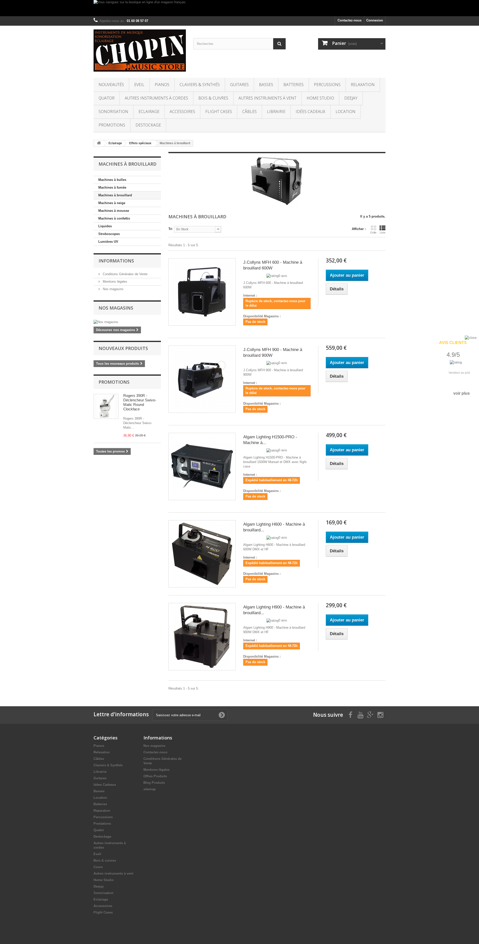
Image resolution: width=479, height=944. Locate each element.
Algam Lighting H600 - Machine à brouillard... (274, 527)
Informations (116, 261)
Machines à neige (111, 203)
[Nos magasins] (127, 322)
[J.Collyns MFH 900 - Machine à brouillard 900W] (202, 379)
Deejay (351, 98)
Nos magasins (112, 289)
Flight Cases (218, 111)
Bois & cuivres (213, 98)
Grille (373, 232)
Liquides (105, 226)
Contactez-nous (349, 20)
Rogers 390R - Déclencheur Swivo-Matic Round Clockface (139, 402)
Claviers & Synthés (200, 84)
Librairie (276, 111)
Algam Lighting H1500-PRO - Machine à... (270, 440)
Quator (107, 98)
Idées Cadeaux (310, 111)
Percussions (327, 84)
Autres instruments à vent (267, 98)
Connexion (374, 20)
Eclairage (148, 111)
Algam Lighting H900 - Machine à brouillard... (274, 610)
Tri (170, 229)
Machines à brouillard (115, 195)
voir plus (461, 393)
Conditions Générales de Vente (124, 274)
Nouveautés (111, 84)
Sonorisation (113, 111)
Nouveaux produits (123, 348)
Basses (266, 84)
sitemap (149, 789)
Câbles (249, 111)
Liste (382, 232)
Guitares (239, 84)
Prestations (102, 824)
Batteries (293, 84)
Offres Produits (155, 776)
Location (346, 111)
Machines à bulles (112, 180)
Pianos (162, 84)
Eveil (139, 84)
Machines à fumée (112, 187)
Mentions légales (114, 281)
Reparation (102, 811)
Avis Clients (453, 343)
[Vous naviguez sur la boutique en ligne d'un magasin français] (239, 8)
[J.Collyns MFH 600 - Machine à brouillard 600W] (202, 292)
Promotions (112, 125)
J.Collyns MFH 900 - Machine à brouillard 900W (272, 352)
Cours (98, 867)
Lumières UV (108, 241)
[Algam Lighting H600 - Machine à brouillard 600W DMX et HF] (202, 554)
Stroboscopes (109, 234)
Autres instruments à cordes (156, 98)
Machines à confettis (114, 218)
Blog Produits (154, 783)
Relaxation (363, 84)
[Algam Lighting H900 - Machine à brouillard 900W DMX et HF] (202, 636)
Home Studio (320, 98)
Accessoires (182, 111)
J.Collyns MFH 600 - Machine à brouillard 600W (272, 265)
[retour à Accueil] (99, 143)
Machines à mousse (113, 211)
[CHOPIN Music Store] (140, 50)
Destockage (148, 125)
